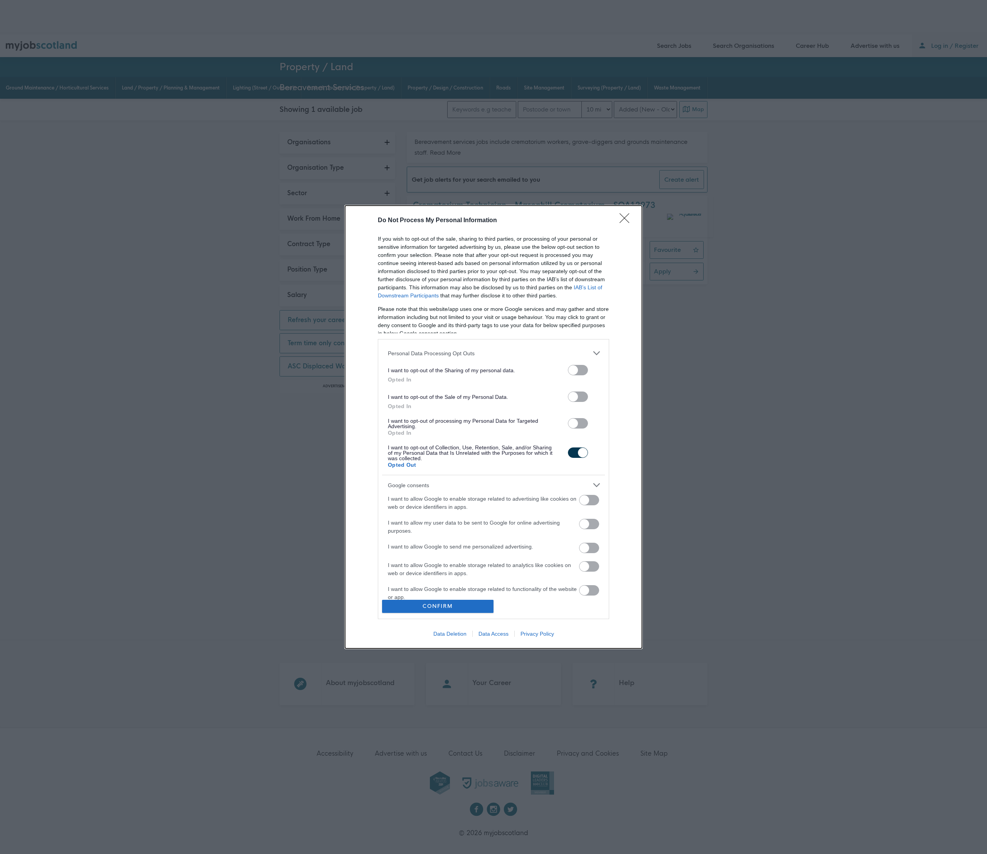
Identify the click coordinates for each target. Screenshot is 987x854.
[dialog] (493, 427)
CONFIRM (438, 606)
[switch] (578, 370)
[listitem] (493, 353)
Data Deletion (450, 634)
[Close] (627, 220)
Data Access (493, 634)
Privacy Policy (537, 634)
